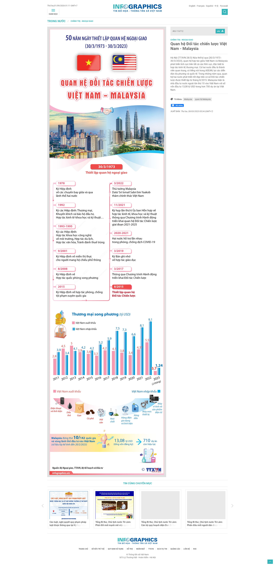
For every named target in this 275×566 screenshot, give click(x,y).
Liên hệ (186, 549)
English (192, 6)
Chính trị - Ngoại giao (82, 21)
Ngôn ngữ (140, 549)
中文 (217, 6)
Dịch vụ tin (162, 549)
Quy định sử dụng (115, 549)
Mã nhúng (179, 105)
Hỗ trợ (130, 549)
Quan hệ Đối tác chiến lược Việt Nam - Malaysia (198, 46)
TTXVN (151, 549)
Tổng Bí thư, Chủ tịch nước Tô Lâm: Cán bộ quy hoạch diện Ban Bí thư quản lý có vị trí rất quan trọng (159, 525)
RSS (194, 549)
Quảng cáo (175, 549)
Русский (224, 6)
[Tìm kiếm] (225, 12)
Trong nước (56, 21)
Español (209, 6)
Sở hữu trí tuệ (98, 549)
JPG (218, 31)
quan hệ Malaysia (203, 99)
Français (201, 6)
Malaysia (188, 99)
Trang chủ (83, 549)
